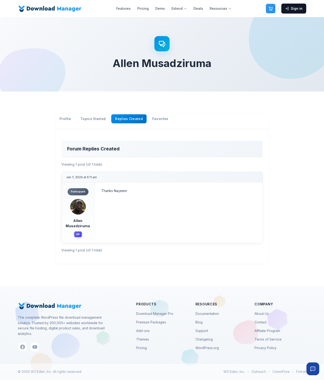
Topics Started (93, 119)
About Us (262, 314)
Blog (199, 322)
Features (123, 8)
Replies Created (129, 119)
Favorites (160, 119)
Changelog (204, 339)
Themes (142, 339)
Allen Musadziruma (78, 223)
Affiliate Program (267, 331)
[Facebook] (22, 347)
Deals (198, 8)
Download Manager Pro (154, 314)
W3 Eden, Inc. (234, 372)
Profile (65, 119)
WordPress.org (207, 348)
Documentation (207, 314)
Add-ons (143, 331)
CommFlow (281, 372)
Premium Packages (151, 322)
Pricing (143, 8)
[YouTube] (35, 347)
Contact (261, 322)
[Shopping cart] (270, 8)
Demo (160, 8)
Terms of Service (268, 339)
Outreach (258, 372)
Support (201, 331)
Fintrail (301, 372)
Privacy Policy (266, 348)
